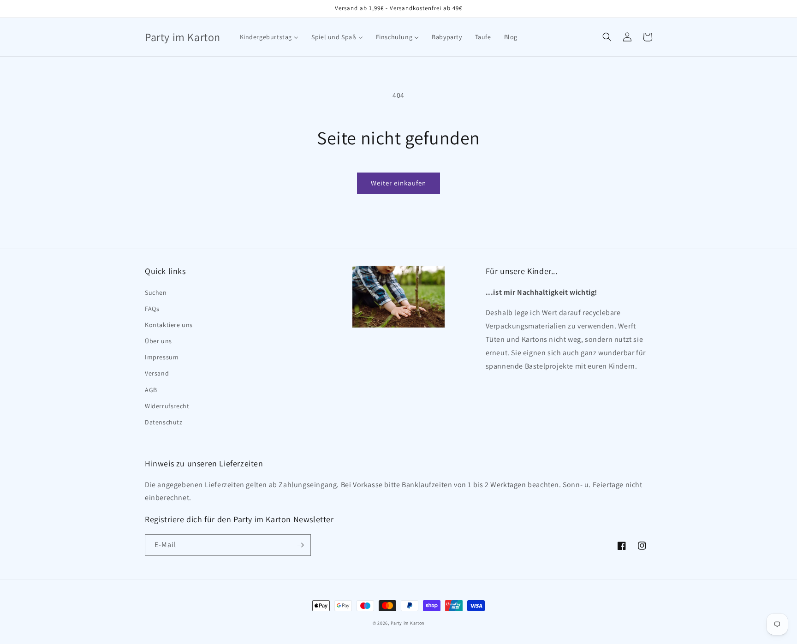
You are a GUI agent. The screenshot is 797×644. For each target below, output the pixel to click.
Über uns (158, 341)
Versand (157, 373)
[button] (607, 37)
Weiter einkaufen (398, 183)
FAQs (152, 308)
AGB (151, 390)
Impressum (161, 357)
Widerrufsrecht (167, 406)
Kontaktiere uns (169, 325)
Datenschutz (164, 422)
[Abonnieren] (300, 545)
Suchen (156, 292)
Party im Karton (408, 623)
